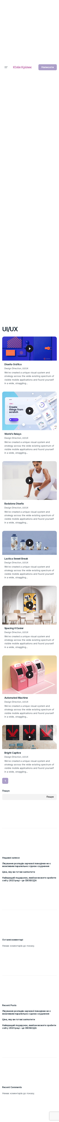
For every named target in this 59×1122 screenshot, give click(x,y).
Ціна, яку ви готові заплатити (18, 872)
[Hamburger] (6, 67)
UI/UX (25, 368)
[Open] (8, 342)
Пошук (5, 790)
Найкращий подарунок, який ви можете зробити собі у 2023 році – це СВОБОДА (29, 879)
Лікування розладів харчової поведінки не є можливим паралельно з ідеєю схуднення (26, 865)
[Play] (29, 348)
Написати (47, 67)
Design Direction (12, 368)
